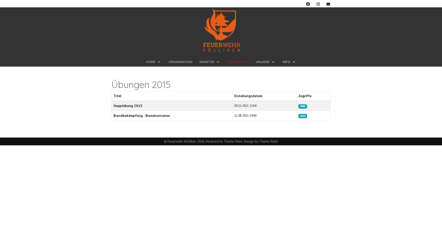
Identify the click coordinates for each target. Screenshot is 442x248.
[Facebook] (308, 4)
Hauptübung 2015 (127, 106)
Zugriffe (304, 96)
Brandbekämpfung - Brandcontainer (141, 115)
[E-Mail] (328, 4)
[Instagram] (318, 4)
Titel (117, 96)
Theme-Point (233, 141)
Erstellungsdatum (248, 96)
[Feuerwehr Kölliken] (221, 30)
